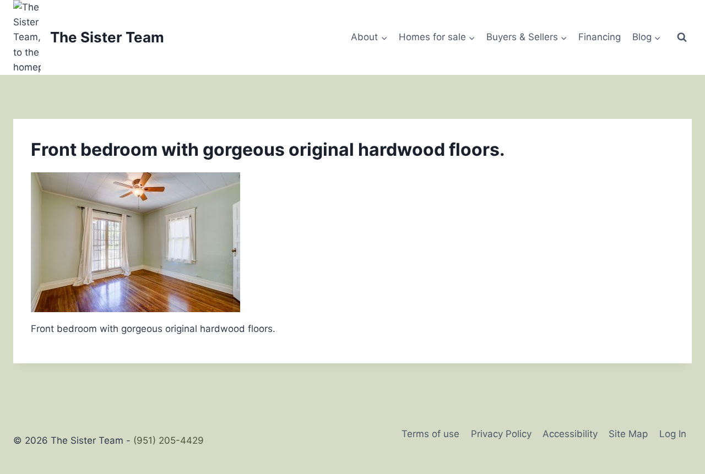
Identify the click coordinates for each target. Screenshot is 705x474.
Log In (672, 433)
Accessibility (570, 433)
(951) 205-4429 (168, 440)
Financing (599, 36)
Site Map (628, 433)
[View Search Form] (682, 37)
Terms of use (430, 433)
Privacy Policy (501, 433)
